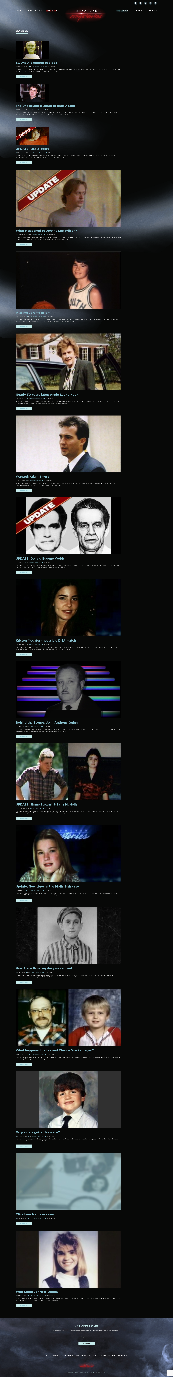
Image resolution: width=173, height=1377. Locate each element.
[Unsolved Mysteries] (85, 15)
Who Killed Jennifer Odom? (37, 1292)
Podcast (152, 11)
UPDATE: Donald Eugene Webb (40, 558)
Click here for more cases (35, 1214)
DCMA (100, 1372)
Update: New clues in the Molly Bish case (47, 886)
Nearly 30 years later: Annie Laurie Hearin (48, 394)
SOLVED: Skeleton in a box (36, 63)
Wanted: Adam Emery (32, 476)
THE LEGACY (122, 11)
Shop (95, 1355)
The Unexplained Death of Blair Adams (46, 106)
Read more (24, 76)
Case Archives (83, 1355)
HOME (47, 1355)
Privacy (91, 1372)
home (19, 11)
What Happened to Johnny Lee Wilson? (46, 231)
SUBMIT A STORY (34, 11)
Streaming (138, 11)
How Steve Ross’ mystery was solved (44, 968)
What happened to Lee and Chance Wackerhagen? (55, 1050)
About (56, 1355)
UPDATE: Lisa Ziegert (32, 149)
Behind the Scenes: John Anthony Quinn (47, 722)
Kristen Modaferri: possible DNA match (46, 640)
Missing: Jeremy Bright (33, 313)
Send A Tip (51, 11)
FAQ (104, 1372)
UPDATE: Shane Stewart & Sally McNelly (47, 804)
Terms (96, 1372)
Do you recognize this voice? (38, 1132)
